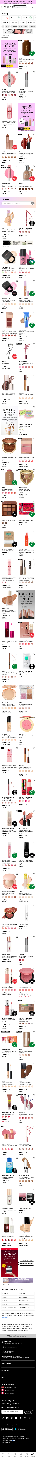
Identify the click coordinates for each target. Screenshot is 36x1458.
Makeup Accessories (15, 1326)
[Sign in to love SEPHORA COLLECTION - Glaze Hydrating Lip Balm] (17, 1095)
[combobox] (19, 6)
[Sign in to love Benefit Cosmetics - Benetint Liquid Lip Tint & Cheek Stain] (17, 1217)
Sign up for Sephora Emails (10, 1408)
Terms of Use (13, 1438)
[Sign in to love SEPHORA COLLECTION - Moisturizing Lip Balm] (34, 780)
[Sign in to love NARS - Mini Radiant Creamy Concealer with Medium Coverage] (17, 1063)
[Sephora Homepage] (6, 6)
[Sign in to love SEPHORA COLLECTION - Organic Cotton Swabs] (17, 531)
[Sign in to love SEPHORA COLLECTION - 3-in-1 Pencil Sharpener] (34, 1189)
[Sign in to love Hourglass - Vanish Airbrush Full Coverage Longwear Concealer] (34, 375)
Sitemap (28, 1438)
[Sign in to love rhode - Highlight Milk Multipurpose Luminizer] (34, 1032)
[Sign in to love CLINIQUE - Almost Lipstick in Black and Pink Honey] (34, 937)
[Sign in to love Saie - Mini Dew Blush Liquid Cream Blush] (34, 249)
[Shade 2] (23, 63)
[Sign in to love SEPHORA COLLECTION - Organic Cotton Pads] (34, 654)
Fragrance (24, 1324)
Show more (4, 1318)
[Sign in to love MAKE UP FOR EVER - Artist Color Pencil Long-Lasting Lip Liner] (34, 1126)
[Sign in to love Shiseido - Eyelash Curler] (17, 344)
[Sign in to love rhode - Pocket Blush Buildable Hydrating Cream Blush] (17, 470)
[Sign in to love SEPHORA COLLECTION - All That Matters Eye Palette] (17, 501)
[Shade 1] (19, 63)
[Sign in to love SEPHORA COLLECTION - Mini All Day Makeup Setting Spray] (34, 842)
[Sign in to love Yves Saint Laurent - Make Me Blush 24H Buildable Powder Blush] (17, 905)
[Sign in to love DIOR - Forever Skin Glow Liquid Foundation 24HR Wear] (34, 1063)
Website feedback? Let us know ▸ (18, 1336)
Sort (7, 26)
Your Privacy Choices (6, 1440)
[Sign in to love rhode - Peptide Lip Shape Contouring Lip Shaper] (17, 654)
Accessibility (21, 1438)
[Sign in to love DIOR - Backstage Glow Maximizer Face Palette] (34, 685)
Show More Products (26, 1263)
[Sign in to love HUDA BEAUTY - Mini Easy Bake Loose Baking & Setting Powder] (17, 281)
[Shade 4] (29, 63)
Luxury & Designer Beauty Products (17, 1330)
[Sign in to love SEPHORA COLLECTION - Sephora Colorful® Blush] (34, 968)
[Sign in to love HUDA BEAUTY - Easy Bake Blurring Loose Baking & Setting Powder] (17, 249)
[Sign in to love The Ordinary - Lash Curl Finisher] (34, 905)
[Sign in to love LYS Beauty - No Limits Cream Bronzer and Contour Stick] (17, 134)
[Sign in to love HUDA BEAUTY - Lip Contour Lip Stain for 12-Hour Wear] (34, 344)
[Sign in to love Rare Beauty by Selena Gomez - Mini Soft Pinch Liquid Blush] (34, 622)
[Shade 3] (26, 63)
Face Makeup (26, 1326)
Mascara (29, 1324)
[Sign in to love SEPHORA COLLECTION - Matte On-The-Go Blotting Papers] (34, 407)
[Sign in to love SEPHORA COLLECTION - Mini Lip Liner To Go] (34, 210)
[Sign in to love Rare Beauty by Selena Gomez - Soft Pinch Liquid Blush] (17, 968)
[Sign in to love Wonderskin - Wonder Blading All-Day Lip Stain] (34, 1095)
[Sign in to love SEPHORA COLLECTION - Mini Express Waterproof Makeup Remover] (17, 1158)
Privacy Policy (4, 1438)
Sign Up (28, 1412)
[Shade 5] (32, 63)
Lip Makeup (4, 1326)
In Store (15, 26)
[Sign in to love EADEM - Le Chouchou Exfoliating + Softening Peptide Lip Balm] (17, 72)
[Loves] (30, 6)
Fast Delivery (24, 26)
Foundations (16, 1324)
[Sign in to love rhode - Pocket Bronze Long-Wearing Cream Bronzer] (34, 40)
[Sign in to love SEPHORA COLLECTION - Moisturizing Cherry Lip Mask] (34, 501)
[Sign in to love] (34, 72)
